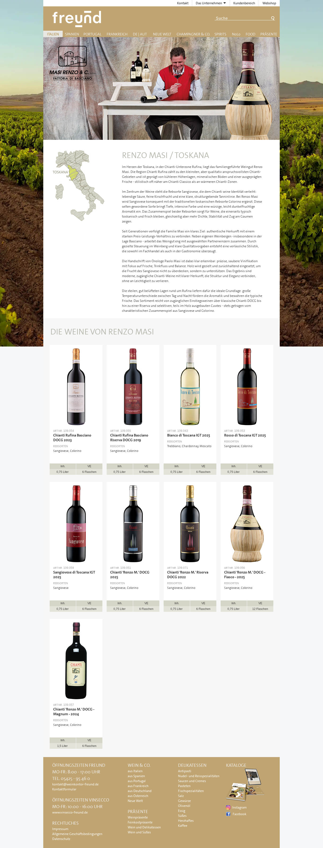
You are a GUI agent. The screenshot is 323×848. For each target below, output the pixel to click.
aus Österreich (138, 796)
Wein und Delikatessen (144, 827)
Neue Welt (162, 34)
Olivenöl (184, 806)
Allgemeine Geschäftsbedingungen (77, 834)
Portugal (92, 34)
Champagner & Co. (193, 34)
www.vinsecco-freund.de (70, 812)
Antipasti (184, 771)
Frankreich (117, 34)
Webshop (269, 3)
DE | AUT (140, 34)
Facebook (239, 814)
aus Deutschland (140, 791)
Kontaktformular (64, 789)
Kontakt (182, 3)
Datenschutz (61, 839)
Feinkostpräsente (140, 822)
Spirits (220, 34)
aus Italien (135, 771)
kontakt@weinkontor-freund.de (75, 784)
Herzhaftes (186, 820)
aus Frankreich (138, 786)
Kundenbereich (244, 3)
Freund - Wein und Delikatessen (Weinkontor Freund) (77, 19)
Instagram (239, 807)
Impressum (60, 829)
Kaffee (182, 825)
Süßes (182, 816)
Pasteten (184, 786)
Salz (181, 796)
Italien (53, 34)
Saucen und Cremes (192, 781)
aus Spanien (136, 776)
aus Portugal (137, 781)
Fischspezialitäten (191, 791)
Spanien (72, 34)
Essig (181, 811)
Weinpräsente (138, 817)
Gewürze (184, 801)
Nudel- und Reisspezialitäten (198, 776)
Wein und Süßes (139, 832)
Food (250, 34)
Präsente (268, 34)
